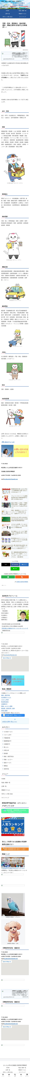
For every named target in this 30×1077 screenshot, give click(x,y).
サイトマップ (5, 797)
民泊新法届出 (5, 701)
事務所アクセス (6, 790)
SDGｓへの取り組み (7, 794)
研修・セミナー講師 (6, 706)
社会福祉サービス (6, 697)
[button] (27, 536)
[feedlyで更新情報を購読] (8, 576)
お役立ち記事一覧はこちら (9, 721)
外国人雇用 (4, 710)
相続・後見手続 (5, 695)
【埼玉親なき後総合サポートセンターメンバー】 (14, 628)
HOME (3, 778)
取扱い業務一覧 (6, 782)
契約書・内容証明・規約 (8, 708)
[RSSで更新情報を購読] (22, 576)
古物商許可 (4, 704)
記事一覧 (4, 786)
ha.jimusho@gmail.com (11, 479)
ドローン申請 (5, 699)
